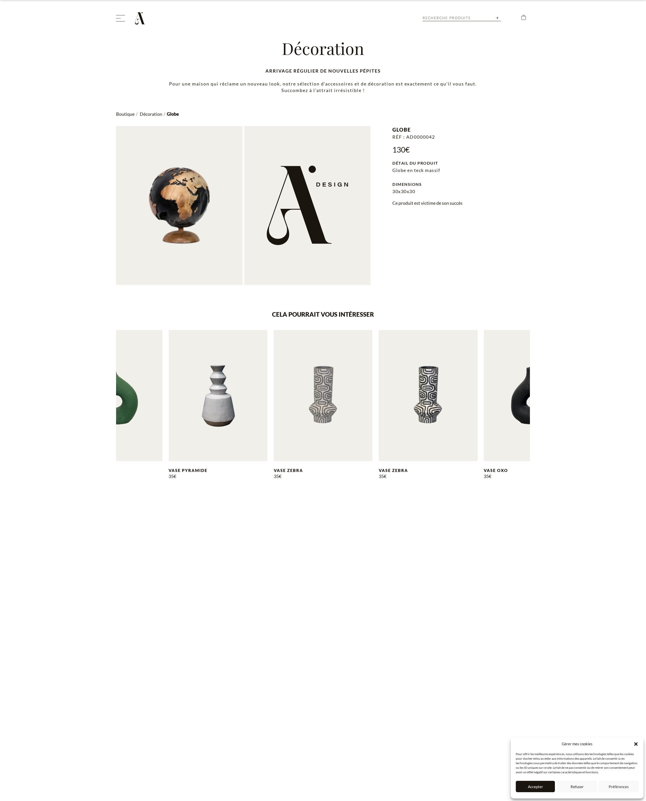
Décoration (150, 114)
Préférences (619, 786)
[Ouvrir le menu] (120, 18)
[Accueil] (141, 18)
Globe (173, 114)
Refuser (577, 786)
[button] (635, 744)
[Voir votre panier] (523, 18)
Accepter (535, 786)
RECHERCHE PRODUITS (447, 18)
